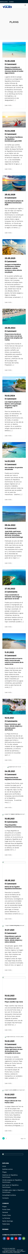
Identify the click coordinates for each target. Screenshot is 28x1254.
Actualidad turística (9, 1195)
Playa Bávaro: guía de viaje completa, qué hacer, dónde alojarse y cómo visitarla (13, 939)
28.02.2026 (10, 194)
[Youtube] (8, 1238)
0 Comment (10, 64)
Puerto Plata (6, 1215)
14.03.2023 (10, 461)
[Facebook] (4, 1238)
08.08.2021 (10, 880)
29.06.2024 (10, 328)
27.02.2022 (10, 588)
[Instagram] (19, 1238)
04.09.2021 (10, 771)
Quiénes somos (4, 1)
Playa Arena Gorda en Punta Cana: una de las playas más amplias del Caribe (13, 337)
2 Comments (11, 592)
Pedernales (6, 1224)
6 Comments (11, 822)
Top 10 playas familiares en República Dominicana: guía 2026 (14, 139)
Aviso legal (20, 1250)
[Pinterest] (16, 1238)
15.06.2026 (10, 61)
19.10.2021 (9, 718)
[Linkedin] (12, 1238)
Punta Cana (6, 1209)
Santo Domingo (7, 1221)
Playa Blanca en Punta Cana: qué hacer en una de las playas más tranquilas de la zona (13, 1050)
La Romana (6, 1218)
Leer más (8, 105)
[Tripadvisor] (23, 1238)
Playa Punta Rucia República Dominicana (13, 778)
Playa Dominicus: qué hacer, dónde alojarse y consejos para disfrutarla (13, 727)
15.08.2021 (9, 818)
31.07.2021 (9, 930)
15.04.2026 (10, 131)
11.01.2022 (9, 652)
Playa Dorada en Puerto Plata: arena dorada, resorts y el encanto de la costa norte (14, 661)
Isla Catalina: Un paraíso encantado (14, 468)
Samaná (5, 1212)
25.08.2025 (10, 258)
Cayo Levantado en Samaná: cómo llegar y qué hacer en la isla (13, 597)
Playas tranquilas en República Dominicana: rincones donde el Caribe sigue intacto (14, 70)
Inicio (4, 1166)
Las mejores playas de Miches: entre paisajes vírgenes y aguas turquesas (13, 405)
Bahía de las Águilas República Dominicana (13, 888)
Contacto (11, 1)
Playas (4, 1172)
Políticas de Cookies (9, 1250)
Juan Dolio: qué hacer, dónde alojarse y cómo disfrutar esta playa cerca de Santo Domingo (14, 534)
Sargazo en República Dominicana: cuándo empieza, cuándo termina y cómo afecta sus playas (13, 268)
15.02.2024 (10, 395)
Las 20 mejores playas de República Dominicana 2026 (14, 203)
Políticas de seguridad (8, 1248)
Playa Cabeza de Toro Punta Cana (13, 1102)
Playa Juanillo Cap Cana (14, 1002)
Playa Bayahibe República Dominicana (13, 826)
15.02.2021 (9, 995)
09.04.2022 (10, 525)
